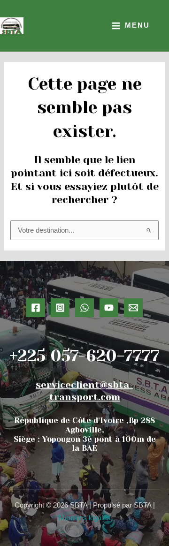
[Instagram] (60, 307)
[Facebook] (35, 307)
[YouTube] (109, 307)
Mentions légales (84, 518)
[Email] (133, 307)
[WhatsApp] (84, 307)
